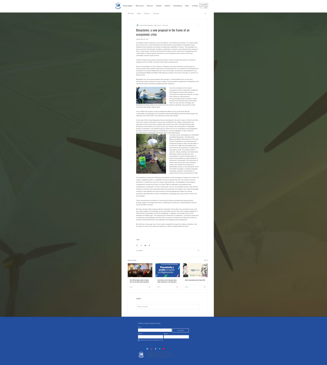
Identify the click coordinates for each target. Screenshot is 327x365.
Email (140, 327)
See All (206, 260)
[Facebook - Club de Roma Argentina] (155, 349)
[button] (150, 5)
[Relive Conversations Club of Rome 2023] (195, 270)
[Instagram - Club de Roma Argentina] (151, 349)
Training (156, 14)
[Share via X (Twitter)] (141, 245)
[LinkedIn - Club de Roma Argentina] (147, 349)
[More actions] (198, 25)
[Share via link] (149, 245)
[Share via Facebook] (137, 245)
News (139, 14)
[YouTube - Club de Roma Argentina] (164, 349)
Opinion (147, 14)
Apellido (166, 333)
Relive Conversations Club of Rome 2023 (195, 280)
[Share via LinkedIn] (145, 245)
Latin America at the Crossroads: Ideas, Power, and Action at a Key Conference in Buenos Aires (167, 281)
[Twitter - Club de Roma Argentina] (160, 349)
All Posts (131, 14)
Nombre (140, 333)
